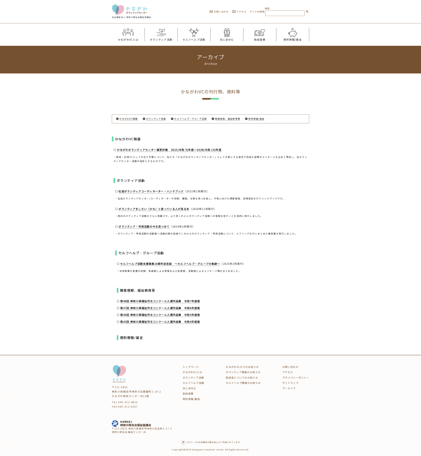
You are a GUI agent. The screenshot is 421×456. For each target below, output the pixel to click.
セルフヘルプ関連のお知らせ (243, 383)
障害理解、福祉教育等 (227, 118)
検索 (267, 8)
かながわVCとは (128, 39)
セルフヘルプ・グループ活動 (190, 118)
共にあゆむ (227, 39)
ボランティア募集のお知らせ (243, 372)
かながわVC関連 (128, 118)
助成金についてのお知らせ (242, 377)
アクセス (241, 11)
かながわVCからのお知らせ (242, 367)
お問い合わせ (221, 11)
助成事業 (259, 39)
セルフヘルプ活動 (194, 39)
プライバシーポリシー (295, 377)
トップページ (191, 367)
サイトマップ (290, 383)
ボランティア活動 (161, 39)
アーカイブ (289, 388)
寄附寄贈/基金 (293, 39)
